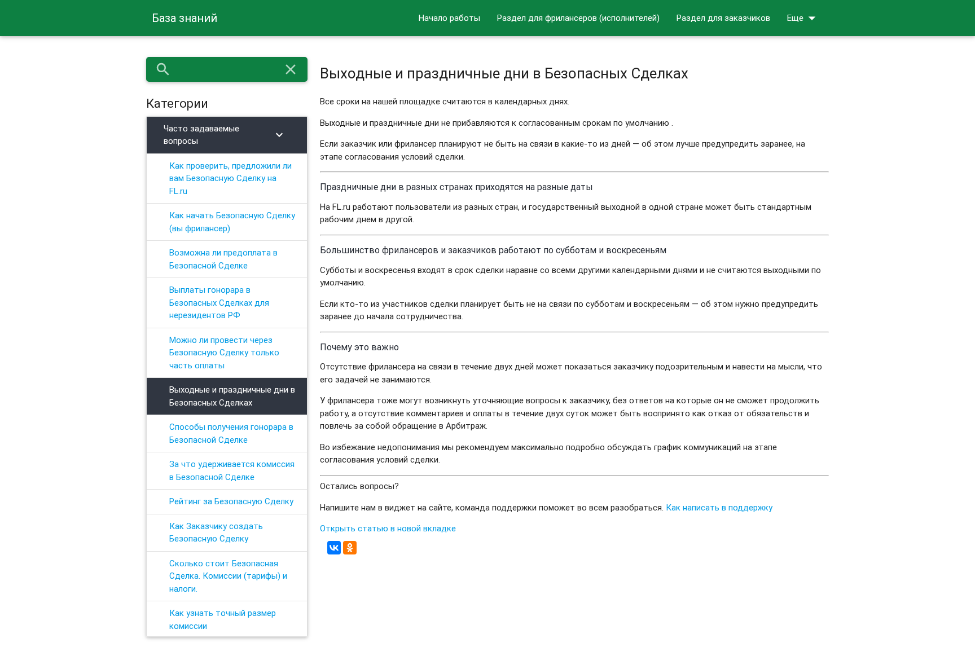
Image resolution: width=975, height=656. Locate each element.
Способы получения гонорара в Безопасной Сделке (231, 433)
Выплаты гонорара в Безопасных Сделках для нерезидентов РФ (219, 302)
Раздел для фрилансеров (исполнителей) (578, 17)
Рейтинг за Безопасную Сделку (231, 501)
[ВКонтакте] (334, 547)
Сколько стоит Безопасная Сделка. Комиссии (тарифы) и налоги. (228, 576)
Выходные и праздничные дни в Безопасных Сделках (232, 396)
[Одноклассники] (350, 547)
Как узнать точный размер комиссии (222, 619)
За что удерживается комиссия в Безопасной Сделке (232, 470)
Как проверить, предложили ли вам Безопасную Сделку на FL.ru (230, 178)
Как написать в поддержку (719, 507)
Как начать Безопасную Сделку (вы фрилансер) (232, 222)
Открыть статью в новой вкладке (388, 528)
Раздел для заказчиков (723, 17)
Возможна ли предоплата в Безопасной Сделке (223, 259)
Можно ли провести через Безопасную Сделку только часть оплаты (224, 352)
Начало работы (449, 17)
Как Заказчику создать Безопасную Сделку (216, 532)
